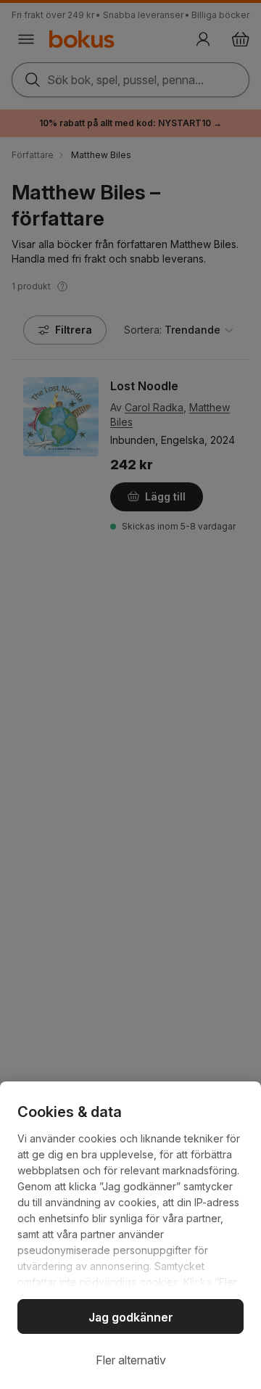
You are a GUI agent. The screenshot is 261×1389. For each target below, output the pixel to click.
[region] (130, 1235)
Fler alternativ (131, 1360)
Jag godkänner (130, 1317)
